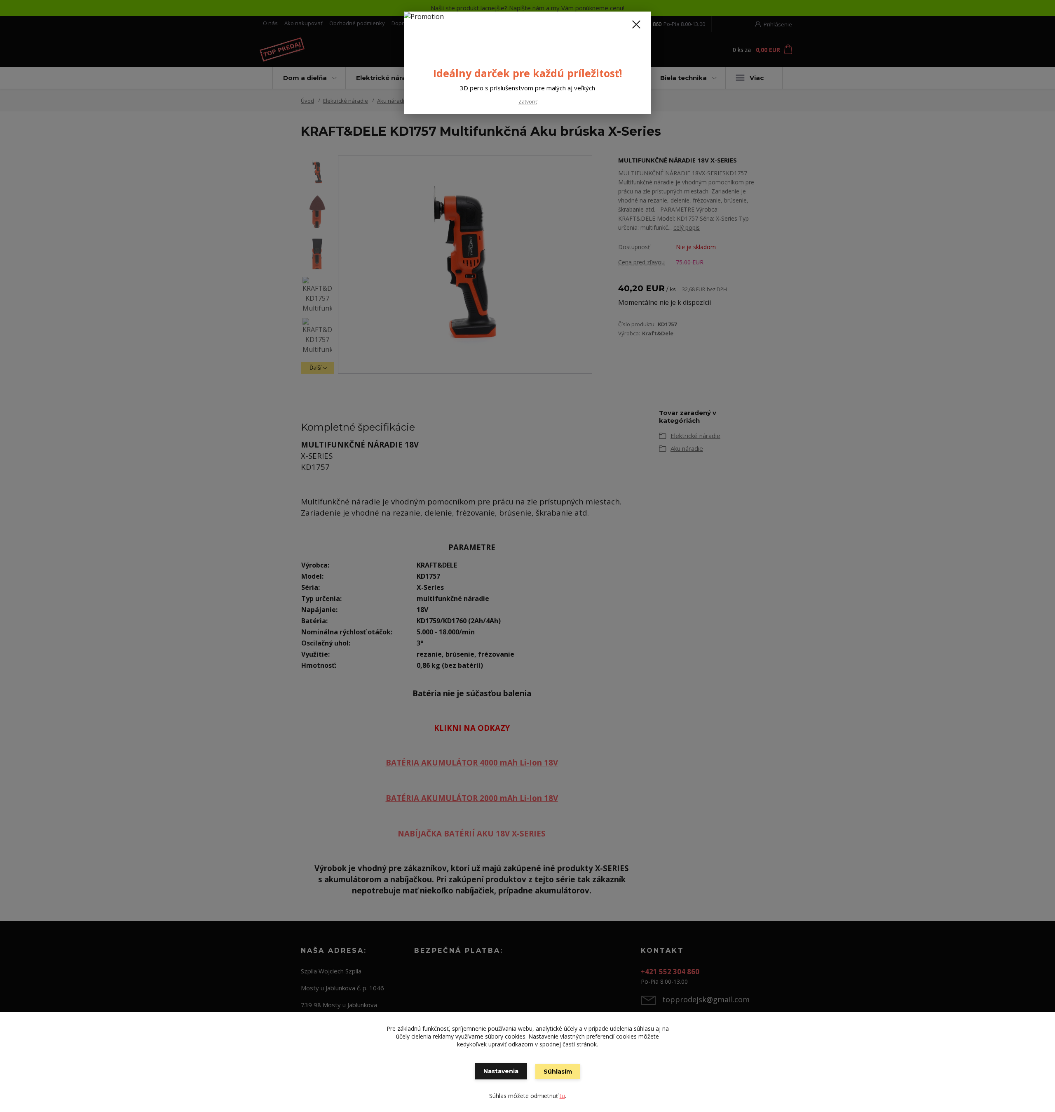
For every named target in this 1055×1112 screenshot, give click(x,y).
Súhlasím (558, 1071)
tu (562, 1096)
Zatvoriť (527, 101)
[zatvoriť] (636, 24)
